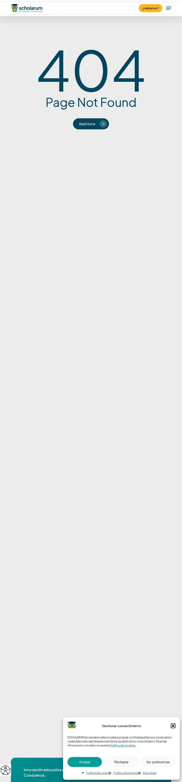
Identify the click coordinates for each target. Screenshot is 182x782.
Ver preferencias (158, 762)
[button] (173, 726)
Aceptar (84, 762)
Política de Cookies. (123, 745)
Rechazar (121, 762)
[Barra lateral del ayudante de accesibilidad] (5, 770)
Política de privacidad (127, 773)
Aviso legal (149, 773)
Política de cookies (98, 773)
